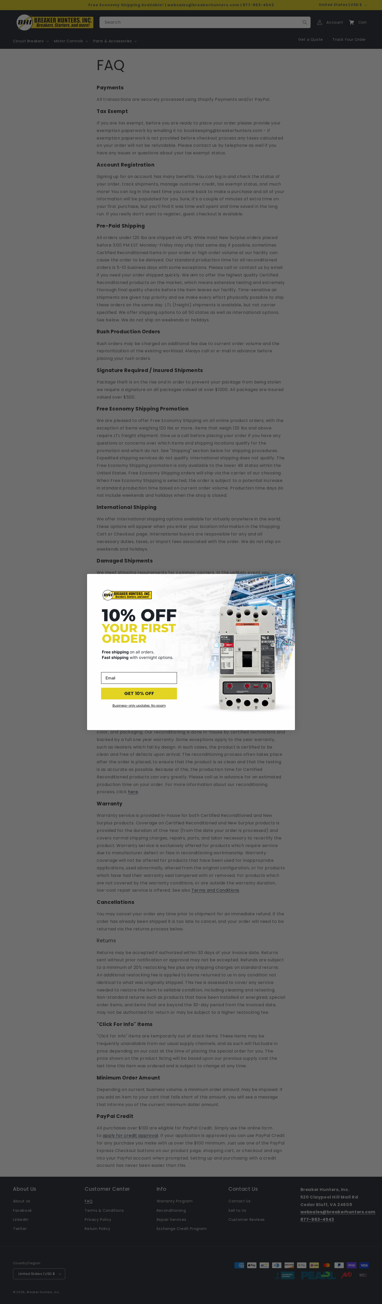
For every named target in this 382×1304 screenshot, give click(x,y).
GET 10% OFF (139, 693)
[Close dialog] (288, 580)
